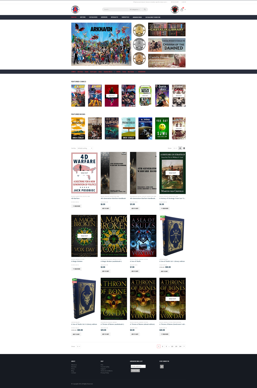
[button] (180, 148)
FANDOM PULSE (125, 17)
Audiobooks (104, 17)
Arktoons (83, 17)
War (89, 196)
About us (74, 365)
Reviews (73, 367)
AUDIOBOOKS (141, 72)
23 (176, 346)
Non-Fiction (131, 72)
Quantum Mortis (108, 72)
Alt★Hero (80, 72)
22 (172, 346)
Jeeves (100, 72)
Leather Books (163, 259)
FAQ (102, 365)
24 (180, 346)
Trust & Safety (105, 367)
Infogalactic (114, 17)
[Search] (145, 9)
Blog (72, 371)
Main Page (73, 17)
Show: (170, 148)
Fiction (124, 72)
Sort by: (73, 148)
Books (75, 130)
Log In (184, 2)
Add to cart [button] (105, 208)
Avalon (86, 72)
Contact (73, 373)
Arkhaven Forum (137, 17)
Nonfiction (97, 130)
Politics (85, 196)
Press (73, 369)
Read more (77, 206)
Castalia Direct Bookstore (152, 17)
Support (103, 369)
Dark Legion (93, 72)
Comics (81, 97)
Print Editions (177, 322)
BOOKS (118, 72)
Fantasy (77, 259)
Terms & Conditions (107, 371)
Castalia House (93, 17)
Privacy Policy (105, 373)
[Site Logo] (75, 10)
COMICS (73, 72)
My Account (175, 2)
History (144, 196)
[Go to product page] (114, 173)
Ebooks (113, 130)
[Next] (184, 346)
